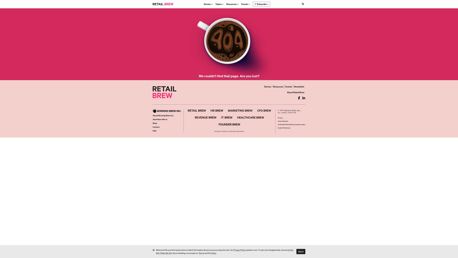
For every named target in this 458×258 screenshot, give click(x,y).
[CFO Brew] (264, 111)
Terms (201, 253)
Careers (156, 127)
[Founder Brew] (229, 124)
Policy (213, 253)
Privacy (280, 118)
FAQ (154, 130)
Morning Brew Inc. (292, 110)
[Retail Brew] (197, 111)
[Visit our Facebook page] (299, 98)
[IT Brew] (226, 117)
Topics (218, 4)
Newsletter (299, 86)
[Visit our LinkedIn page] (303, 98)
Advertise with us (160, 119)
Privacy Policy (239, 250)
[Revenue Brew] (205, 117)
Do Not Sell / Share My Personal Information (291, 124)
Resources (231, 4)
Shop (155, 123)
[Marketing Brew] (240, 111)
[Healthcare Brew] (250, 117)
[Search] (303, 4)
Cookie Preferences (284, 128)
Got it (300, 251)
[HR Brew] (217, 111)
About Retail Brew (295, 92)
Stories (207, 4)
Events (244, 4)
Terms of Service (283, 121)
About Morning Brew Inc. (163, 115)
